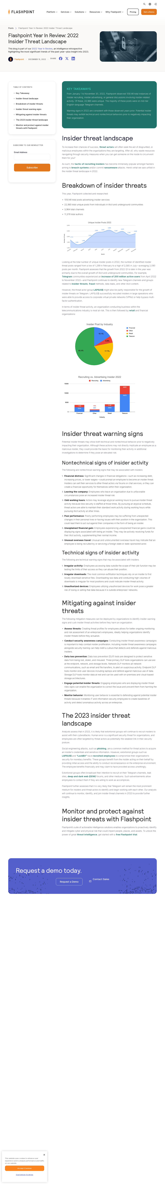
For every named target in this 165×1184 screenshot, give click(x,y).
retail (132, 310)
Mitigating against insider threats (31, 114)
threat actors (106, 147)
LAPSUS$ (98, 290)
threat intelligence (87, 834)
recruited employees (104, 756)
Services (65, 12)
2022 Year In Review (42, 48)
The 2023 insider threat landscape (32, 120)
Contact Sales (101, 879)
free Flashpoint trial (126, 834)
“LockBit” (82, 756)
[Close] (44, 1154)
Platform (51, 12)
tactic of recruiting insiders (89, 164)
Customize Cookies (24, 1175)
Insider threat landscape (27, 98)
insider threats (80, 284)
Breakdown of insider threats (29, 104)
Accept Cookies (25, 1168)
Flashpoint (19, 59)
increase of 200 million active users (120, 276)
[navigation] (95, 12)
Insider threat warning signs (28, 109)
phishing (101, 748)
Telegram (67, 276)
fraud (92, 284)
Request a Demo (69, 881)
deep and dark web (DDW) (82, 776)
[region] (24, 1166)
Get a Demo (149, 12)
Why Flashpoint (113, 12)
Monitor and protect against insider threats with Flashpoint (32, 126)
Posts (11, 28)
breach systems (80, 167)
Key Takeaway (22, 93)
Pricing (133, 12)
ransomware (110, 167)
